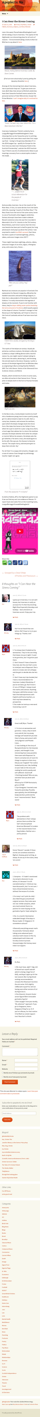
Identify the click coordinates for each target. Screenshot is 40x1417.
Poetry (4, 1341)
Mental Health (6, 1319)
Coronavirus (5, 1252)
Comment (6, 1046)
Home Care (5, 1303)
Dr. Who (4, 1271)
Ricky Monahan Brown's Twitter (20, 1404)
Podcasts (5, 1338)
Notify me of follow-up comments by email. (19, 1073)
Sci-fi (3, 1364)
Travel (29, 25)
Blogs (4, 1230)
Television (5, 1380)
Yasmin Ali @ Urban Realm (10, 1178)
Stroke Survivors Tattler (9, 1162)
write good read (7, 1194)
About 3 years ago (6, 1404)
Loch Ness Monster (25, 27)
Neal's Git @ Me (6, 1155)
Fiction (18, 25)
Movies (4, 1325)
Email (4, 1065)
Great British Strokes (8, 1294)
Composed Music (7, 1249)
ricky (7, 633)
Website (5, 1069)
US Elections (6, 1392)
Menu (4, 14)
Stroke (4, 1376)
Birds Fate (5, 1223)
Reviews (4, 1360)
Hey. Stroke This (7, 1139)
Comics (4, 1246)
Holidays (4, 1300)
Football (4, 1287)
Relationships (6, 1357)
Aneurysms (5, 1207)
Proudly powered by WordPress (12, 1413)
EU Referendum (7, 1281)
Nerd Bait (5, 1329)
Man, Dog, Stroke (7, 1146)
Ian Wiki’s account (22, 232)
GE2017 (4, 1290)
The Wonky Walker (7, 1168)
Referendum (6, 1351)
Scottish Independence (9, 1373)
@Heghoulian (6, 1402)
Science (4, 1367)
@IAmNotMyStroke (8, 1136)
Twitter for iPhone (34, 1404)
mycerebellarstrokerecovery (11, 1152)
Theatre (4, 1383)
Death (4, 1258)
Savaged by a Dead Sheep (14, 572)
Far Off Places (6, 1191)
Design (4, 1262)
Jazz (3, 1309)
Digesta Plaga (6, 1268)
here (20, 42)
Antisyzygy (5, 1211)
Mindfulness (5, 1322)
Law (3, 1313)
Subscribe (7, 1120)
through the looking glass (10, 1174)
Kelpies (16, 27)
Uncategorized (6, 1389)
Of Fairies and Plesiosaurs (26, 575)
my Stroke (5, 1149)
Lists (3, 1316)
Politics (4, 1345)
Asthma (4, 1220)
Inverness (10, 27)
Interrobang (5, 1306)
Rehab (4, 1354)
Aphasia (4, 1214)
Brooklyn (4, 1239)
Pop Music (24, 25)
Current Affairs (6, 1255)
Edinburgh (5, 1278)
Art (3, 1217)
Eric (3, 604)
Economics (5, 1274)
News (3, 1332)
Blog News (5, 1227)
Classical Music (6, 1243)
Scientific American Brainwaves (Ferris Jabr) (15, 1158)
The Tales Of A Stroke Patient (11, 1165)
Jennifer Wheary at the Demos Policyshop (15, 1142)
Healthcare (5, 1297)
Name (4, 1060)
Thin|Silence (5, 1171)
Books (4, 1233)
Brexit (4, 1236)
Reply (16, 617)
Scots (4, 1370)
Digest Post (5, 1265)
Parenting (5, 1335)
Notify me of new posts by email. (15, 1077)
